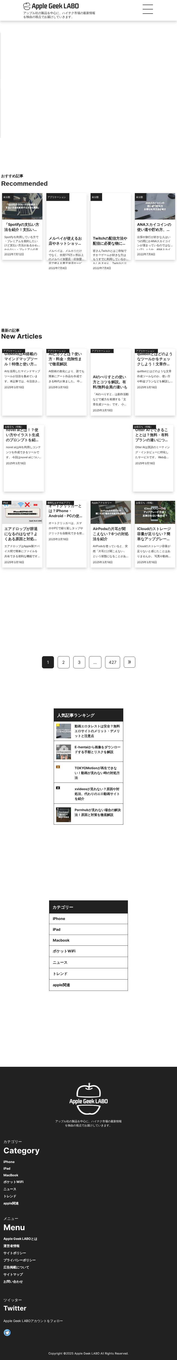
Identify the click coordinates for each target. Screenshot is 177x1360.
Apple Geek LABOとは (20, 1239)
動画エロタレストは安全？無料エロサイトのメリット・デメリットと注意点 (97, 731)
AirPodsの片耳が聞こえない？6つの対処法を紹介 (111, 533)
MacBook (10, 1175)
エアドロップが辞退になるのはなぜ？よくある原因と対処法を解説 (21, 533)
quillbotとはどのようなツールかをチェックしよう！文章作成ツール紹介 (155, 358)
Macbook (61, 940)
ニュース (60, 962)
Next (171, 84)
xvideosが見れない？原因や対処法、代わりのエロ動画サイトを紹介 (97, 793)
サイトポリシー (14, 1253)
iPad (56, 929)
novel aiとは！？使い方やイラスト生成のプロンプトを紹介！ (22, 434)
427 (112, 662)
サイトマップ (13, 1274)
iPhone (59, 918)
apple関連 (61, 985)
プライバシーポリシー (19, 1260)
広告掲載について (16, 1267)
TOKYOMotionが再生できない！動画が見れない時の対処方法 (97, 773)
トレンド (60, 973)
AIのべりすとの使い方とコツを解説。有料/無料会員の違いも (110, 381)
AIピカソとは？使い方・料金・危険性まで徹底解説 (65, 358)
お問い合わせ (13, 1281)
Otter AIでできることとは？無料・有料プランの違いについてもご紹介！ (151, 434)
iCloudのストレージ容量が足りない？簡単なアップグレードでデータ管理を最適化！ (154, 533)
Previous (6, 84)
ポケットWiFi (64, 951)
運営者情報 (11, 1246)
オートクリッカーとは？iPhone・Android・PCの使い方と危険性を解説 (66, 510)
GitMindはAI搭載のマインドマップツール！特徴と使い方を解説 (21, 358)
